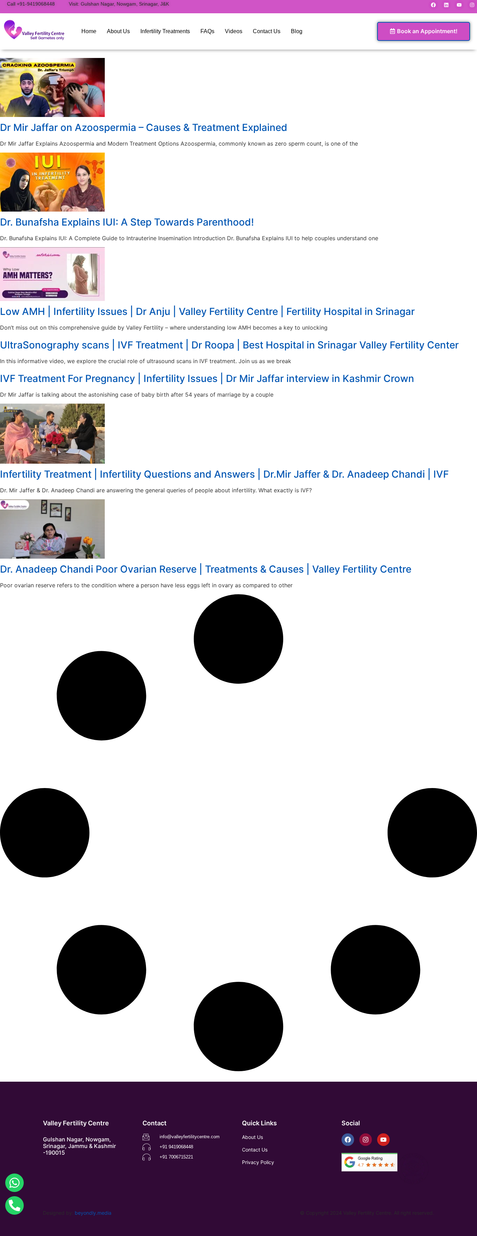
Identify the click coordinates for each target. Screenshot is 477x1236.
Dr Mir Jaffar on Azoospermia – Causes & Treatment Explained (143, 127)
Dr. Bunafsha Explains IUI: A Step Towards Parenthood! (127, 222)
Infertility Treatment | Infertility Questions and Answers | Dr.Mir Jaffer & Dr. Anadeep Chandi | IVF (224, 474)
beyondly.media (93, 1213)
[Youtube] (459, 5)
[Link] (14, 1183)
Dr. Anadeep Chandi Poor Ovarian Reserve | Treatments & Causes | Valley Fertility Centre (205, 569)
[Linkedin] (446, 5)
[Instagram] (472, 5)
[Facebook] (433, 5)
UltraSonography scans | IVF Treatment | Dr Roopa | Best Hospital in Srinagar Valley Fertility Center (229, 345)
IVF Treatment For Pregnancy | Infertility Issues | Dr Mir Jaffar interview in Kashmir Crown (207, 378)
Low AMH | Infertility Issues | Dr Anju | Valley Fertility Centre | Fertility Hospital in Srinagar (207, 311)
